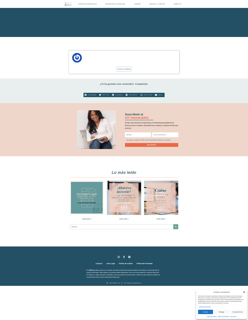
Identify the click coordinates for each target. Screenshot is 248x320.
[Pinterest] (129, 257)
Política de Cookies (164, 140)
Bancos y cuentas (157, 4)
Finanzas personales (87, 4)
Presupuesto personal (115, 4)
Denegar (221, 312)
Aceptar (205, 312)
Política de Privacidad (223, 316)
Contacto (99, 263)
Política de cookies (212, 316)
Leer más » (87, 219)
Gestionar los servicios (205, 306)
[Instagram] (118, 257)
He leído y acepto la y (149, 140)
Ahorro (137, 4)
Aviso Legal (233, 316)
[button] (244, 292)
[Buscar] (175, 226)
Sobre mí (177, 4)
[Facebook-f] (124, 257)
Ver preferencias (237, 312)
